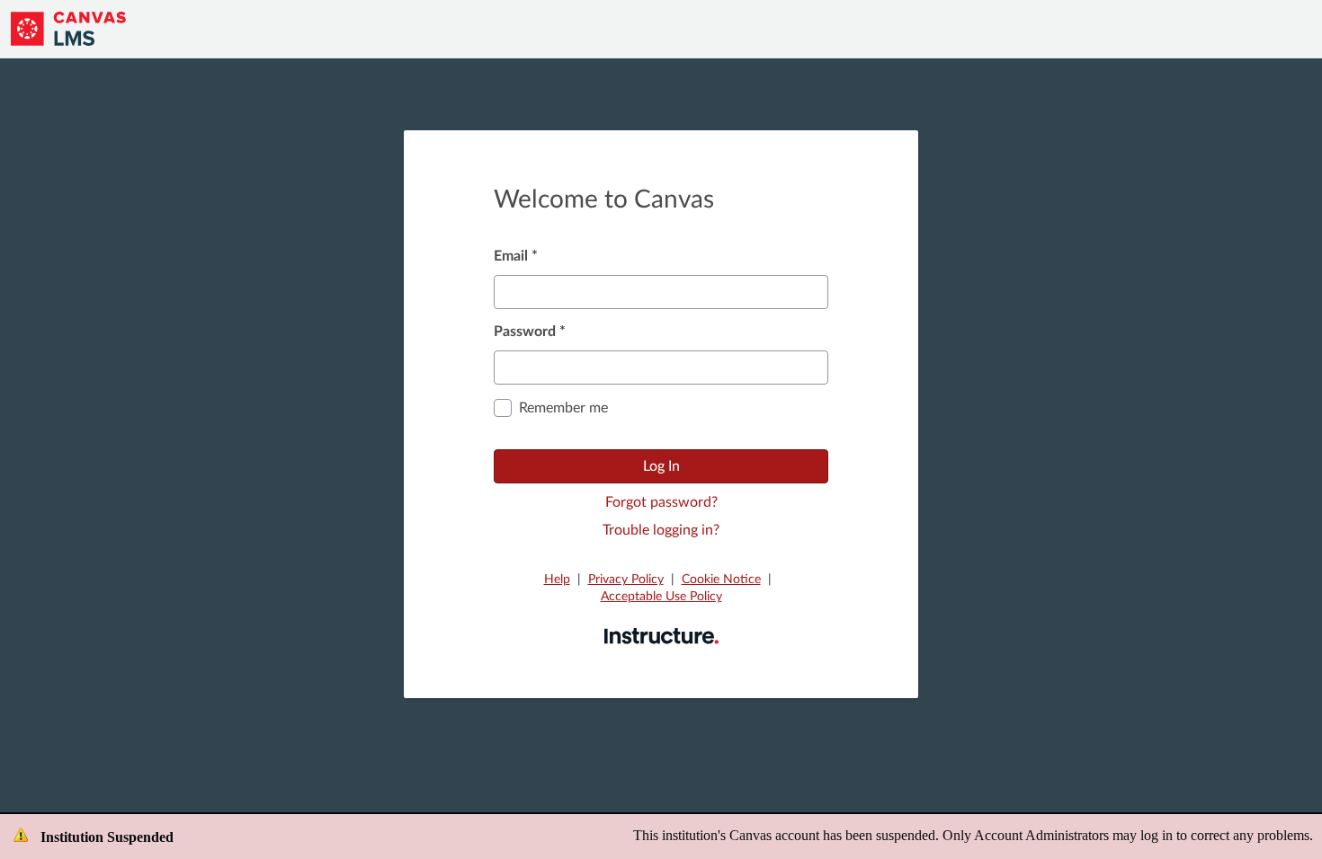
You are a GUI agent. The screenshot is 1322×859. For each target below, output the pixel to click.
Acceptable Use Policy (661, 596)
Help (557, 579)
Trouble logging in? (661, 530)
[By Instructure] (661, 635)
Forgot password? (661, 502)
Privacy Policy (626, 579)
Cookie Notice (721, 579)
